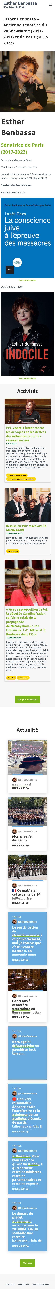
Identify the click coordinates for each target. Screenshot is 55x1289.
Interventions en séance (17, 475)
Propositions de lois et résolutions (21, 479)
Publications (23, 678)
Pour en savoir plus (27, 280)
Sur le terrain (13, 551)
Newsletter (23, 1285)
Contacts (10, 1285)
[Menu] (50, 4)
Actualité (11, 678)
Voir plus (27, 1263)
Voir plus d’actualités (27, 699)
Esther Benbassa (20, 3)
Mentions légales (41, 1285)
